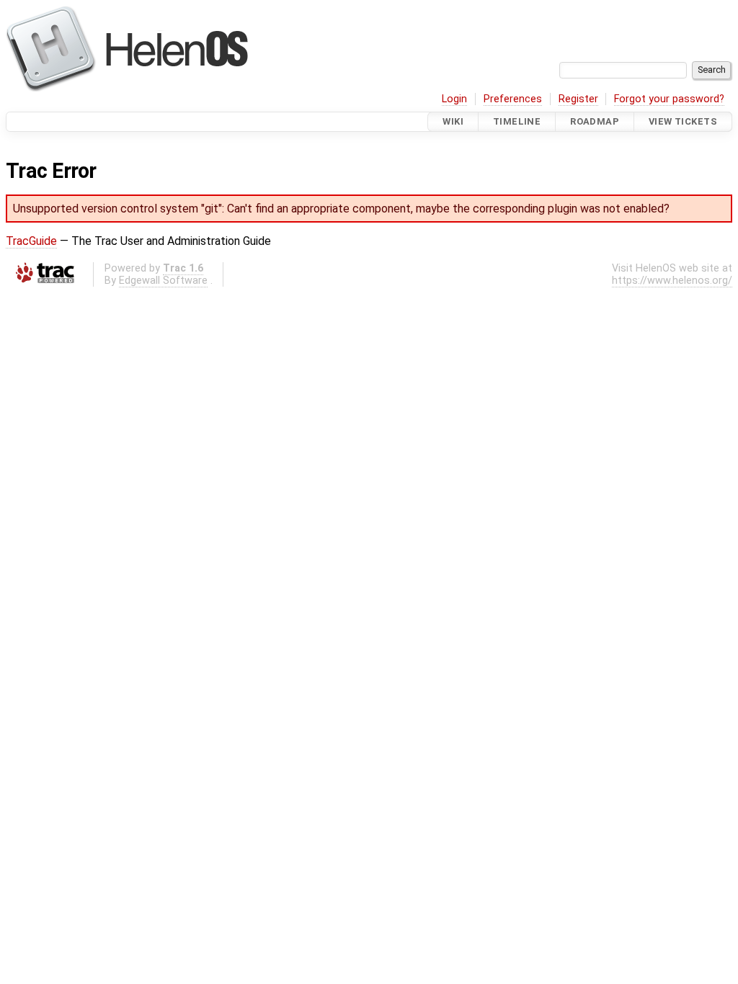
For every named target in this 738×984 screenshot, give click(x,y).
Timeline (517, 121)
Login (454, 99)
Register (578, 99)
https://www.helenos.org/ (672, 280)
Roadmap (594, 121)
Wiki (453, 121)
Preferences (513, 99)
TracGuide (31, 241)
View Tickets (683, 121)
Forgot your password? (669, 99)
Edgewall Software (163, 280)
